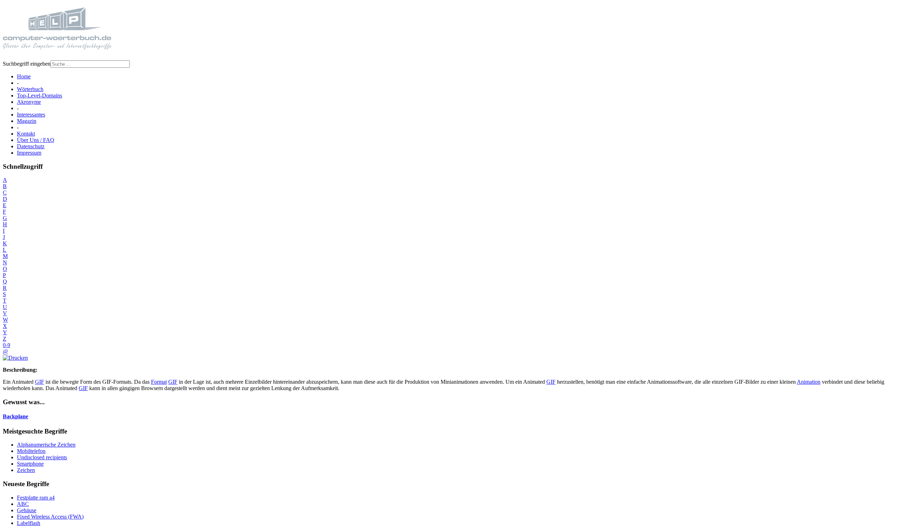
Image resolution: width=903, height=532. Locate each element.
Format (159, 382)
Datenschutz (30, 146)
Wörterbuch (30, 89)
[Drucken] (15, 358)
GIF (39, 382)
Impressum (29, 153)
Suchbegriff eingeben (26, 64)
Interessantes (31, 115)
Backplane (15, 416)
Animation (808, 382)
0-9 (6, 345)
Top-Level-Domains (39, 95)
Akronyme (29, 102)
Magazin (26, 121)
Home (24, 76)
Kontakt (26, 134)
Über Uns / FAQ (35, 140)
